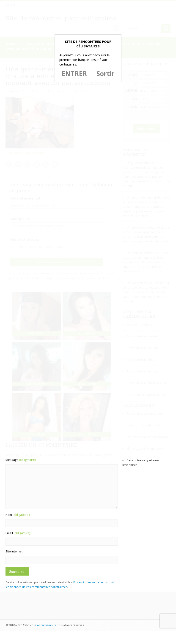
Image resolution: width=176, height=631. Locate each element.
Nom (18, 515)
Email (18, 533)
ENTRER (74, 73)
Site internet (14, 551)
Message (21, 460)
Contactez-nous (45, 625)
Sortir (105, 73)
